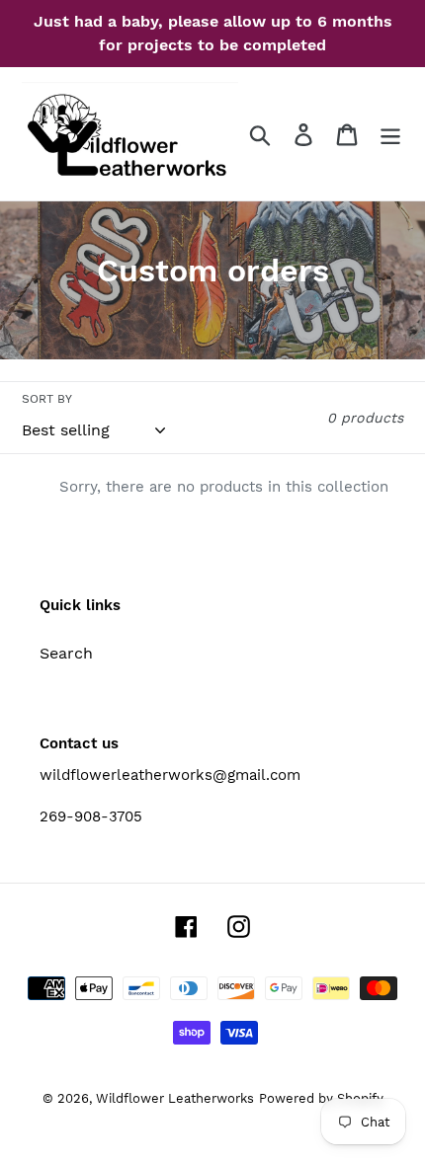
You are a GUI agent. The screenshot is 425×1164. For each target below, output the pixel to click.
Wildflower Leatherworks (175, 1098)
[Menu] (390, 134)
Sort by (47, 399)
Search (66, 653)
